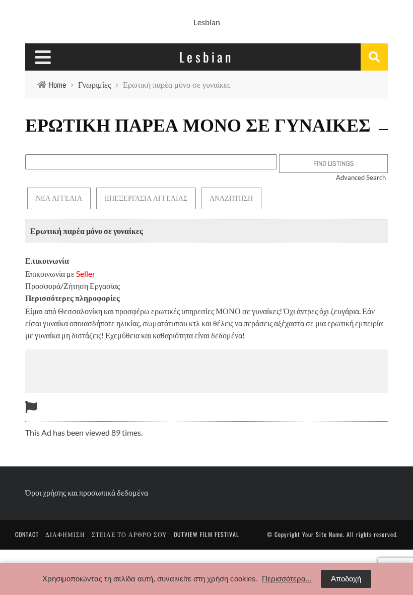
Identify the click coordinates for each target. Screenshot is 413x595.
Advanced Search (361, 177)
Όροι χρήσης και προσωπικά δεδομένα (86, 492)
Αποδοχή (346, 578)
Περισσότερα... (287, 578)
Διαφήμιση (65, 534)
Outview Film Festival (206, 534)
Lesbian (206, 22)
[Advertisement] (206, 369)
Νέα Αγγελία (59, 198)
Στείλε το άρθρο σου (129, 534)
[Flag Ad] (31, 406)
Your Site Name (322, 534)
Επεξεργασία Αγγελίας (146, 198)
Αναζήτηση (231, 198)
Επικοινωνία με (60, 273)
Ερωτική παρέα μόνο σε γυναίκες (86, 230)
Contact (27, 534)
